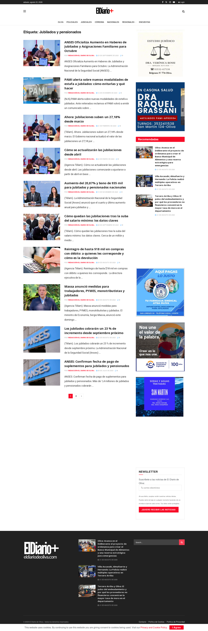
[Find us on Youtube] (174, 2)
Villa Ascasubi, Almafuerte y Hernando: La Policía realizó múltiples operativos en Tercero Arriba (169, 180)
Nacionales (113, 22)
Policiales (72, 22)
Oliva (60, 22)
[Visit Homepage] (104, 11)
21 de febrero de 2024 (106, 126)
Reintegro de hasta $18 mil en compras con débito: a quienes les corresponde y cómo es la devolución (94, 253)
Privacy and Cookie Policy (154, 627)
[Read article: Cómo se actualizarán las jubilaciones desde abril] (41, 161)
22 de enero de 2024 (105, 159)
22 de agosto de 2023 (106, 337)
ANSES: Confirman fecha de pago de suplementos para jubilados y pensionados (96, 363)
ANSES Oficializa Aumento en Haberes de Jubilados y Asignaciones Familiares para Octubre (95, 46)
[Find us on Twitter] (166, 2)
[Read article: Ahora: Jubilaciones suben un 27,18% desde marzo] (41, 128)
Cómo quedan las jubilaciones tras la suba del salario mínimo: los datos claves (96, 218)
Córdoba (99, 22)
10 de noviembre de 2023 (107, 192)
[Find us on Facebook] (162, 2)
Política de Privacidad (176, 621)
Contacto (142, 621)
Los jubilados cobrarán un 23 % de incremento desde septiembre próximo (93, 330)
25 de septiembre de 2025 (108, 55)
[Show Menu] (24, 11)
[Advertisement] (160, 242)
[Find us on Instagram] (170, 2)
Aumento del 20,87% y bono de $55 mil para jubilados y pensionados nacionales (95, 185)
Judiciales (86, 22)
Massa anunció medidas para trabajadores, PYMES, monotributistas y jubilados (94, 290)
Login (182, 2)
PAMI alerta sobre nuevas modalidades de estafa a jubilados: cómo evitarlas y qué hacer (96, 83)
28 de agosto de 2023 (106, 300)
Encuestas (144, 22)
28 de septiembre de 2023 (108, 225)
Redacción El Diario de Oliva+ (81, 55)
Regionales (128, 22)
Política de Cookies (156, 621)
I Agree (176, 627)
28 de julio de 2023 (105, 370)
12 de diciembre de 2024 (107, 93)
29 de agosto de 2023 (106, 262)
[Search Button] (183, 11)
